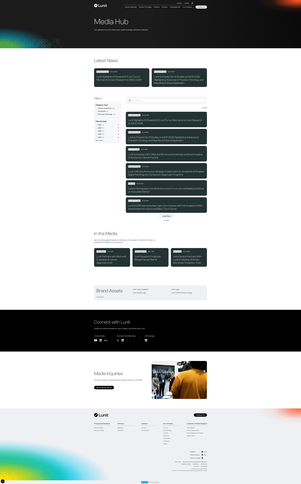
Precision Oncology (99, 430)
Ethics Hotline (204, 466)
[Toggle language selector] (192, 3)
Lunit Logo (175, 289)
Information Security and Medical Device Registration (195, 461)
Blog (105, 340)
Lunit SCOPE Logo (139, 293)
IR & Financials (145, 430)
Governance (166, 441)
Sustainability (166, 438)
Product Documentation (193, 430)
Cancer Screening (98, 427)
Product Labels (191, 435)
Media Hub (166, 435)
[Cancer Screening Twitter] (118, 340)
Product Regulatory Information (195, 433)
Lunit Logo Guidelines (140, 289)
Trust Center (196, 466)
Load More (166, 216)
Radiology (120, 427)
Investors (179, 3)
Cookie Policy (196, 464)
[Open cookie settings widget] (3, 481)
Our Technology (167, 430)
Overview (143, 427)
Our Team (165, 433)
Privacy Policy (204, 464)
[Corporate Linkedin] (100, 340)
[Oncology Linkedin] (146, 340)
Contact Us (201, 7)
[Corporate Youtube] (95, 340)
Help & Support (191, 427)
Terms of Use (178, 461)
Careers (187, 3)
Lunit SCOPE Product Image (181, 293)
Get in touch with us (104, 388)
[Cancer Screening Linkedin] (122, 340)
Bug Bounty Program (186, 464)
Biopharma (120, 430)
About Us (165, 427)
